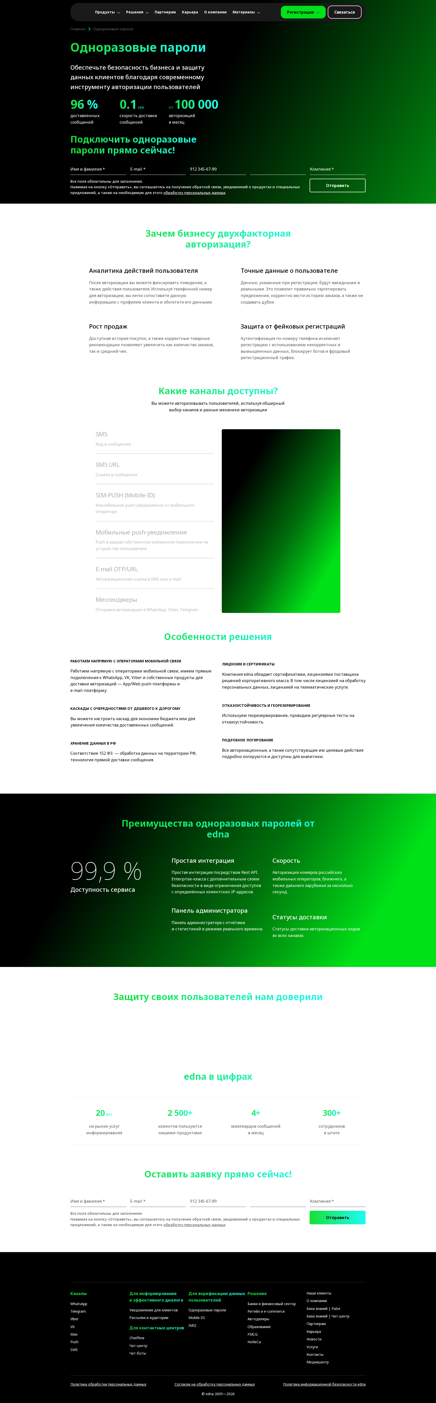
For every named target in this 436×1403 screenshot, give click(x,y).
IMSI (192, 1325)
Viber (74, 1318)
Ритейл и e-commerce (266, 1311)
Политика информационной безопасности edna (324, 1384)
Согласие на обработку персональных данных (215, 1384)
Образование (259, 1326)
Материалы (244, 12)
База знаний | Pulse (323, 1308)
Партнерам (165, 12)
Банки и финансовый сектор (272, 1303)
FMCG (253, 1334)
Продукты (105, 12)
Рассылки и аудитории (148, 1317)
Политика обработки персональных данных (108, 1384)
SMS (74, 1349)
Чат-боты (137, 1353)
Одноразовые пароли (207, 1310)
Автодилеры (258, 1318)
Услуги (312, 1346)
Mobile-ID (196, 1317)
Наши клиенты (319, 1293)
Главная (77, 28)
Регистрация (300, 12)
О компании (215, 12)
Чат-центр (138, 1345)
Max (73, 1334)
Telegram (78, 1311)
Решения (134, 12)
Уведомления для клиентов (153, 1310)
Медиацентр (318, 1362)
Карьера (190, 12)
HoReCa (254, 1341)
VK (72, 1326)
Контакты (315, 1354)
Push (74, 1341)
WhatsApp (78, 1303)
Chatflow (136, 1337)
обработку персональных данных (194, 192)
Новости (314, 1339)
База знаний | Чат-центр (328, 1316)
